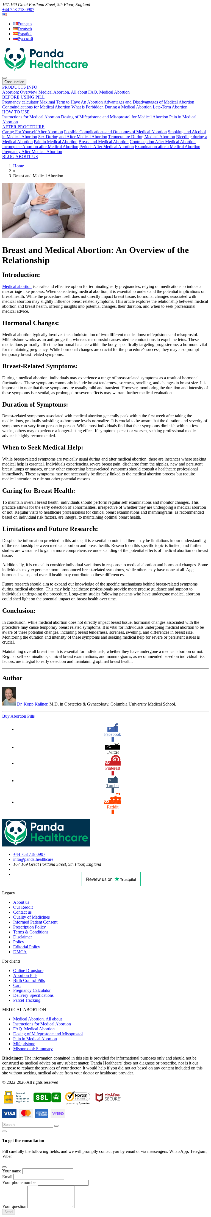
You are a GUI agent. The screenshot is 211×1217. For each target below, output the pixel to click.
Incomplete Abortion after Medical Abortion (40, 146)
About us (21, 902)
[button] (4, 14)
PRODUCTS (14, 87)
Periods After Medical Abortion (106, 146)
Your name (11, 1171)
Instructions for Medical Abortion (31, 117)
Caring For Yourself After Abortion (32, 131)
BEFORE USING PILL (23, 97)
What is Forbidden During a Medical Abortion (111, 107)
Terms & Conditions (30, 932)
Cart (17, 985)
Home (18, 166)
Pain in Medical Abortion (55, 141)
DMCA (20, 951)
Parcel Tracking (26, 1000)
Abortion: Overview (19, 92)
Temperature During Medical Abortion (141, 136)
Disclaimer (22, 937)
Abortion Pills (25, 975)
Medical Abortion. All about (62, 92)
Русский (25, 38)
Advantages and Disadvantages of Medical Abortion (149, 102)
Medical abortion (17, 286)
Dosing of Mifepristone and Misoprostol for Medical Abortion (114, 117)
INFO (32, 87)
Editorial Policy (26, 946)
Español (25, 33)
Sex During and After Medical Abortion (72, 136)
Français (25, 23)
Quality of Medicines (31, 917)
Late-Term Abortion (170, 107)
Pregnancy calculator (20, 102)
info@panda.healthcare (33, 859)
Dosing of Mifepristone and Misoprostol (48, 1033)
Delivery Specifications (33, 995)
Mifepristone (24, 1043)
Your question (14, 1206)
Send (8, 1212)
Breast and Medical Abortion (104, 141)
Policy (18, 942)
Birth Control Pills (29, 980)
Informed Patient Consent (35, 922)
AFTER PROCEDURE (23, 126)
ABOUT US (26, 156)
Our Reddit (23, 907)
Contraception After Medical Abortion (163, 141)
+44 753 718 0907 (18, 9)
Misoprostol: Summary (33, 1048)
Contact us (22, 912)
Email (7, 1176)
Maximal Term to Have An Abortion (71, 102)
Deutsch (25, 28)
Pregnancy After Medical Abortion (32, 151)
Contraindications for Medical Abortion (36, 107)
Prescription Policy (29, 927)
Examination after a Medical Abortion (167, 146)
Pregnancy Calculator (32, 990)
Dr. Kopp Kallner (32, 704)
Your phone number (19, 1182)
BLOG (8, 156)
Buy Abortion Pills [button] (18, 716)
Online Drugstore (28, 970)
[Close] (4, 1131)
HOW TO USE (16, 112)
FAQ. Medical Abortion (109, 92)
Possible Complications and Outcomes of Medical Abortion (115, 131)
